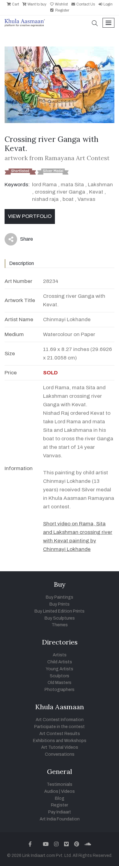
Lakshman (100, 184)
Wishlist (61, 4)
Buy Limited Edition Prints (59, 611)
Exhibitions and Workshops (59, 740)
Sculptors (59, 676)
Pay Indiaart (59, 812)
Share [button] (22, 240)
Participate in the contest (59, 726)
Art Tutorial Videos (59, 747)
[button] (95, 24)
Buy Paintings (59, 597)
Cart (15, 4)
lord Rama (44, 184)
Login (108, 4)
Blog (59, 798)
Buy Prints (59, 604)
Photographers (59, 689)
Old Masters (59, 682)
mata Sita (72, 184)
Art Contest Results (59, 733)
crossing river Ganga (60, 192)
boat (68, 199)
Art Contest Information (60, 719)
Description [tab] (21, 263)
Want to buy (36, 4)
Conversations (59, 754)
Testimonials (59, 784)
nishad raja (45, 199)
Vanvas (86, 199)
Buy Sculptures (60, 618)
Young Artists (59, 669)
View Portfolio (30, 216)
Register (61, 10)
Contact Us (85, 4)
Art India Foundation (60, 819)
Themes (60, 625)
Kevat (96, 192)
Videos (68, 791)
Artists (60, 655)
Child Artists (59, 662)
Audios (51, 791)
